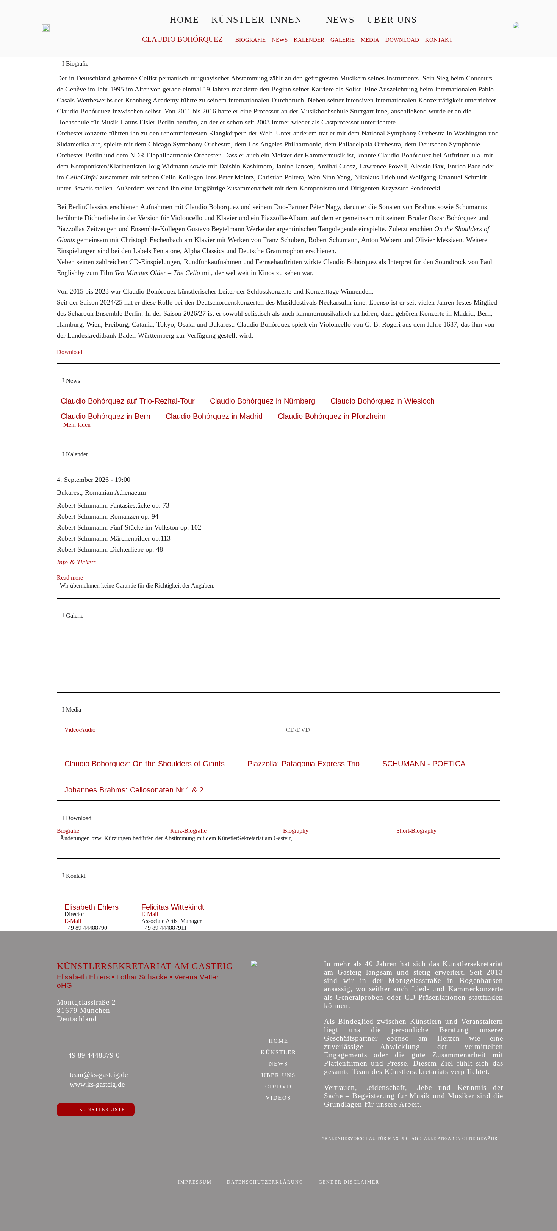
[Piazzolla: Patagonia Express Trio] (303, 756)
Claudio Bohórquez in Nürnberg (262, 401)
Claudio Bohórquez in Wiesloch (382, 401)
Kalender (309, 40)
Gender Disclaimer (349, 1182)
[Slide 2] (270, 681)
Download (402, 40)
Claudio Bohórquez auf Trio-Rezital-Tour (128, 401)
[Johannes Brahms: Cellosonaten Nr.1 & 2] (134, 782)
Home (184, 20)
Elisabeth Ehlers (91, 907)
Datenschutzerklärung (265, 1182)
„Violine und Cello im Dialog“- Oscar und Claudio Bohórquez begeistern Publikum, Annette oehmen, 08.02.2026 (196, 667)
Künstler (278, 1052)
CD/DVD (278, 1087)
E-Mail (72, 921)
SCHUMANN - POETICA (423, 763)
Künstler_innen (256, 20)
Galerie (342, 40)
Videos (278, 1098)
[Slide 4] (286, 681)
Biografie (250, 40)
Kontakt (438, 40)
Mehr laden (77, 424)
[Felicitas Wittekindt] (172, 900)
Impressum (195, 1182)
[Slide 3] (278, 681)
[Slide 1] (262, 681)
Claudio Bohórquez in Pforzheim (332, 416)
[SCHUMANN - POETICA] (424, 756)
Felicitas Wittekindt (172, 907)
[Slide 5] (294, 681)
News (340, 20)
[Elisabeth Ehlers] (92, 900)
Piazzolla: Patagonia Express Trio (303, 763)
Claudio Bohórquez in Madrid (214, 416)
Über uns (392, 20)
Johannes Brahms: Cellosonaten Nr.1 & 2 (133, 790)
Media (370, 40)
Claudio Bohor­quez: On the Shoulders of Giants (144, 763)
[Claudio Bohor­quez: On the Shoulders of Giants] (144, 756)
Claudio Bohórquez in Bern (105, 416)
